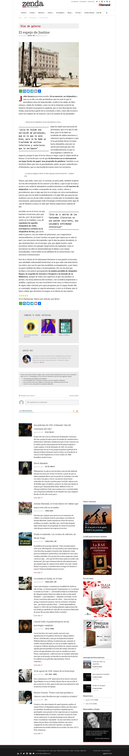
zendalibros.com (50, 541)
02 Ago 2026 (96, 669)
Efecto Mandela (41, 463)
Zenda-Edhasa (89, 13)
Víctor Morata (50, 467)
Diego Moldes (49, 432)
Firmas (23, 13)
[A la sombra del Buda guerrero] (31, 326)
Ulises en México (64, 335)
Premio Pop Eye (106, 750)
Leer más (37, 498)
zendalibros (49, 511)
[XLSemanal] (104, 4)
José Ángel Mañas (51, 674)
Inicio (20, 17)
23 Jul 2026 (95, 690)
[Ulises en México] (66, 326)
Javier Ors (31, 36)
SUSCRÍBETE (83, 1)
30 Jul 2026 (95, 679)
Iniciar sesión (74, 395)
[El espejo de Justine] (49, 64)
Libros (50, 13)
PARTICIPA (91, 1)
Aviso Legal (53, 750)
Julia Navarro (42, 35)
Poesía (32, 13)
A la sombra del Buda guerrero (31, 336)
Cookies (71, 750)
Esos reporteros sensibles (101, 674)
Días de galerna (32, 17)
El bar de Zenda (97, 666)
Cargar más (49, 741)
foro (28, 376)
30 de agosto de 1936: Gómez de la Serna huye (54, 671)
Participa (77, 750)
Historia (41, 13)
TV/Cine (77, 13)
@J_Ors (42, 362)
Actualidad (60, 13)
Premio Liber (97, 750)
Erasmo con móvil (47, 335)
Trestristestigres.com (43, 750)
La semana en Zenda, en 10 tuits (48, 578)
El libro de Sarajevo (99, 685)
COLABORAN (74, 1)
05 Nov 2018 (22, 35)
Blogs (69, 13)
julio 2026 (89, 704)
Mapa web (83, 750)
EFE (46, 700)
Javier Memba (49, 629)
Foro (98, 13)
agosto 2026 (90, 700)
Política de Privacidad (63, 750)
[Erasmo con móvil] (48, 326)
